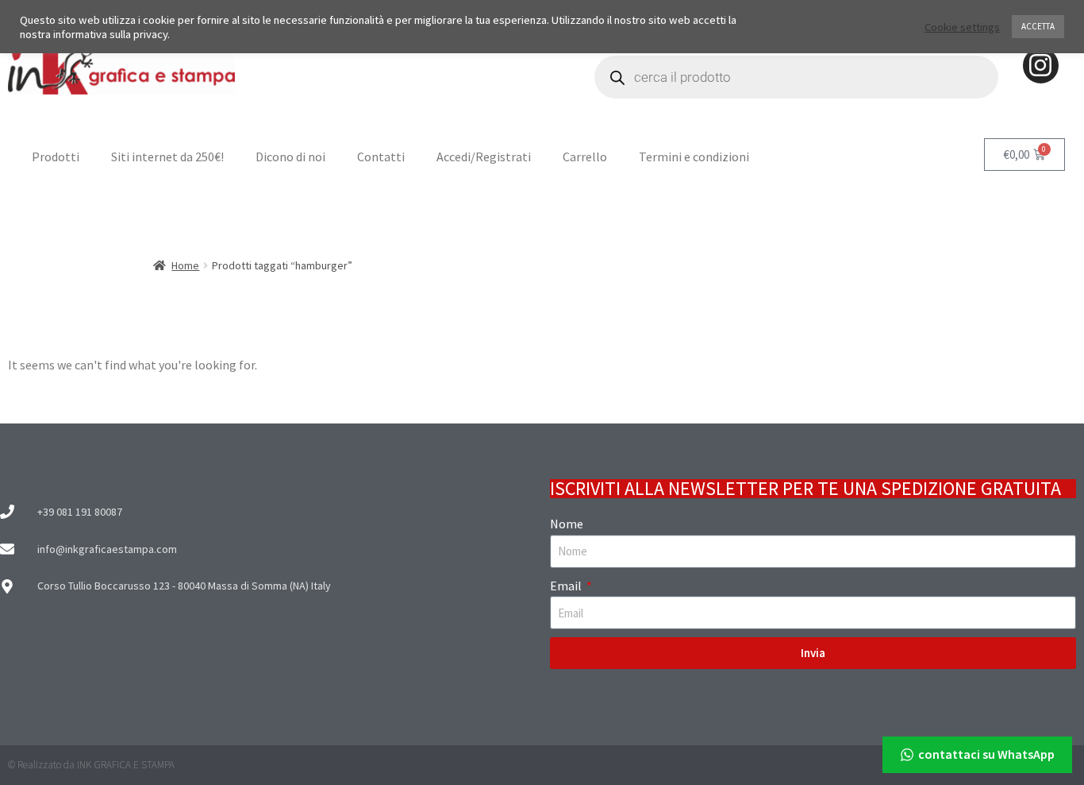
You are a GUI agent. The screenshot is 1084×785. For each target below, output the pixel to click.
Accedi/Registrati (483, 156)
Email (567, 586)
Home (185, 265)
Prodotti (55, 156)
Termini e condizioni (694, 156)
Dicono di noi (290, 156)
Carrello (585, 156)
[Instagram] (1041, 65)
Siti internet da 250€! (167, 156)
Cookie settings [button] (962, 27)
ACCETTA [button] (1038, 26)
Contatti (381, 156)
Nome (566, 524)
